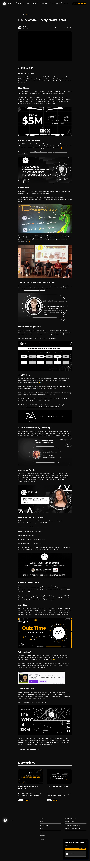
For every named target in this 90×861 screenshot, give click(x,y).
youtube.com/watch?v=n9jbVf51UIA (34, 290)
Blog (24, 15)
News (29, 15)
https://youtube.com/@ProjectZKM (58, 547)
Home (19, 15)
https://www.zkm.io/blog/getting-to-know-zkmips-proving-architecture (50, 435)
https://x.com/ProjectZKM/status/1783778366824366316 (34, 401)
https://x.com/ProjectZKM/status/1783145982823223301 (39, 394)
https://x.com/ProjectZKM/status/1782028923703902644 (40, 388)
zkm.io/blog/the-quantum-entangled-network (43, 338)
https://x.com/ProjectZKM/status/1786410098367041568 (42, 407)
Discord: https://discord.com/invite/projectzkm (45, 549)
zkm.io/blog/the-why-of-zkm (37, 702)
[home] (6, 4)
